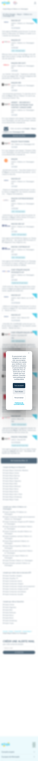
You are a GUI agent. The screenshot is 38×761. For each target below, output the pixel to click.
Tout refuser (19, 392)
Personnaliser (19, 398)
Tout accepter (19, 385)
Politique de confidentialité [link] (19, 403)
